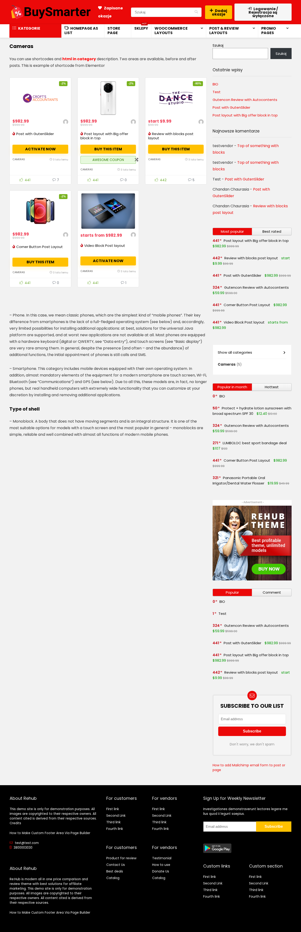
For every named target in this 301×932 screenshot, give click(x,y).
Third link (113, 822)
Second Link (116, 815)
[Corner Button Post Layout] (40, 211)
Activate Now (40, 149)
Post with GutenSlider (35, 133)
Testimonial (161, 858)
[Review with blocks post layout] (176, 98)
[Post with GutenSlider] (40, 98)
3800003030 (23, 847)
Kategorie (28, 28)
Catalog (112, 878)
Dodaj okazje (219, 12)
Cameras (18, 159)
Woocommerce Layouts (171, 31)
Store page (113, 31)
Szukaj (218, 45)
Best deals (114, 871)
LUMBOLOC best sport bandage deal (255, 442)
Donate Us (160, 871)
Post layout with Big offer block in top (104, 135)
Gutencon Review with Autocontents (245, 99)
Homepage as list (81, 31)
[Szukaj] (196, 12)
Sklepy (141, 27)
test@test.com (27, 843)
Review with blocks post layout (171, 135)
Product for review (121, 858)
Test (217, 91)
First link (112, 809)
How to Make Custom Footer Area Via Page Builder (50, 833)
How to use (161, 864)
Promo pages (268, 31)
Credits (15, 823)
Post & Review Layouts (224, 31)
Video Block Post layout (104, 245)
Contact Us (115, 864)
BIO (215, 84)
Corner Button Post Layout (39, 246)
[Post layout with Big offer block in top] (108, 98)
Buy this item (108, 149)
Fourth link (114, 828)
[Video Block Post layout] (108, 211)
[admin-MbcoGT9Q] (65, 122)
